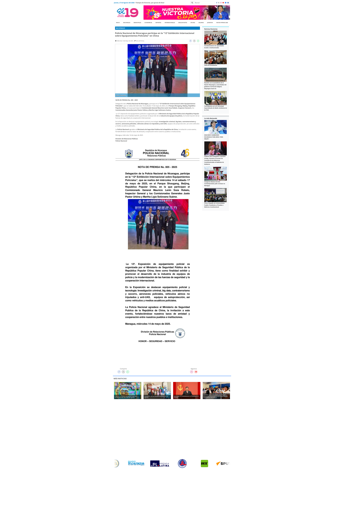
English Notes (182, 22)
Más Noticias (120, 378)
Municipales (137, 22)
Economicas (148, 22)
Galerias (201, 22)
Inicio (118, 22)
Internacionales (170, 22)
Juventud (210, 22)
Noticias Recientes (210, 29)
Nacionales (126, 22)
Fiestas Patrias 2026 (222, 22)
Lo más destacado (210, 118)
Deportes (158, 22)
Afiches (193, 22)
